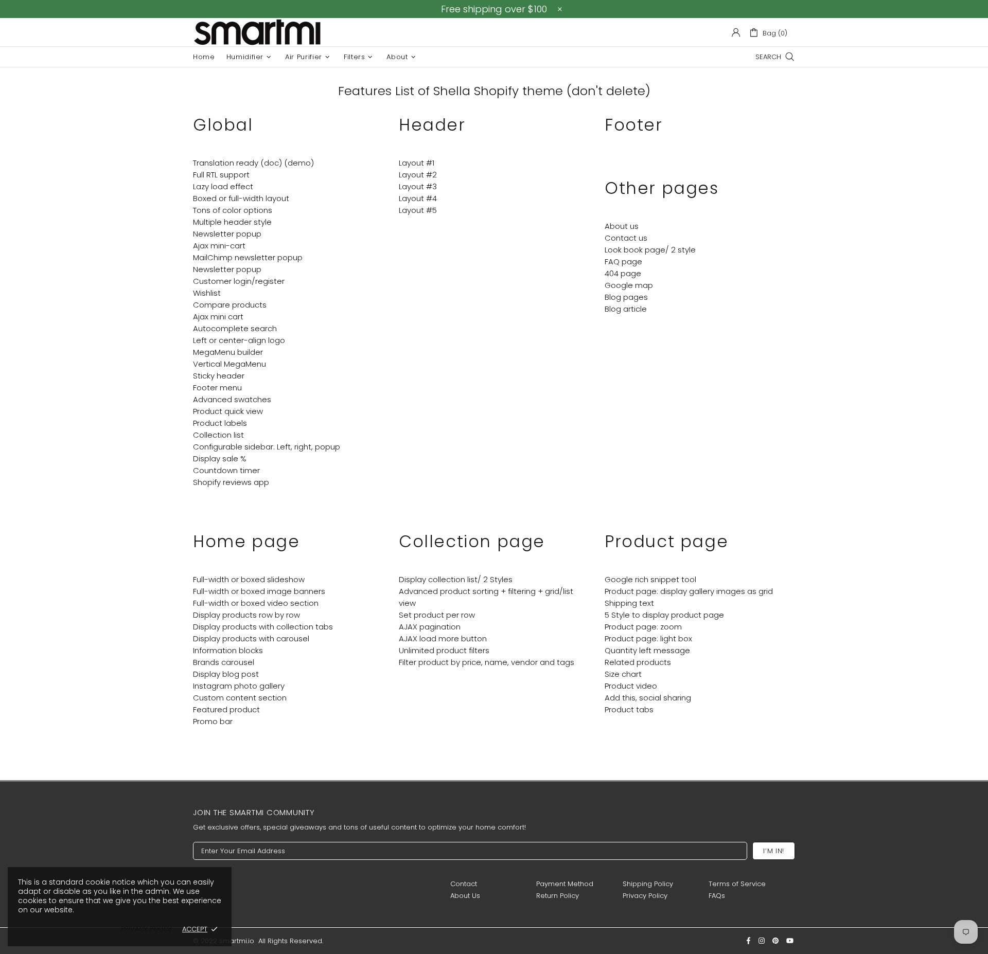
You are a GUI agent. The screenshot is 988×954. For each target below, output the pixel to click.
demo (299, 162)
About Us (465, 895)
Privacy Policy (645, 895)
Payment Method (564, 883)
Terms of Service (737, 883)
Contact (463, 883)
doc (271, 162)
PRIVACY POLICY (146, 929)
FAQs (717, 895)
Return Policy (557, 895)
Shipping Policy (648, 883)
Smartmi (257, 32)
